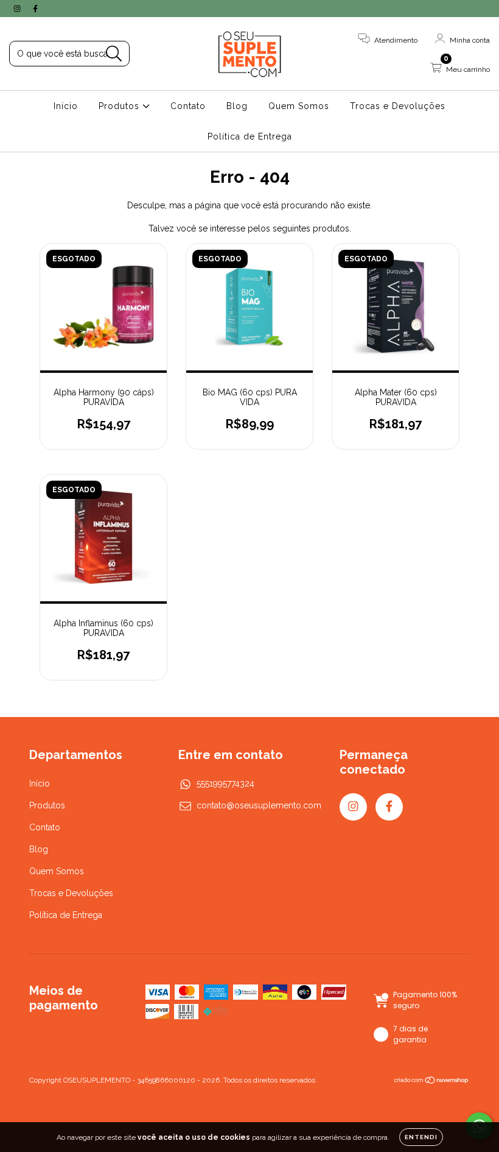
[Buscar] (114, 54)
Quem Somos (298, 106)
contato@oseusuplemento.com (259, 805)
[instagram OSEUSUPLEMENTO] (18, 8)
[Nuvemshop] (432, 1081)
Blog (237, 106)
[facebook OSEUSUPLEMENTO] (35, 8)
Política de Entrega (250, 136)
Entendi (421, 1137)
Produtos (120, 106)
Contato (188, 106)
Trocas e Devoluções (397, 106)
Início (66, 106)
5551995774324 (225, 783)
